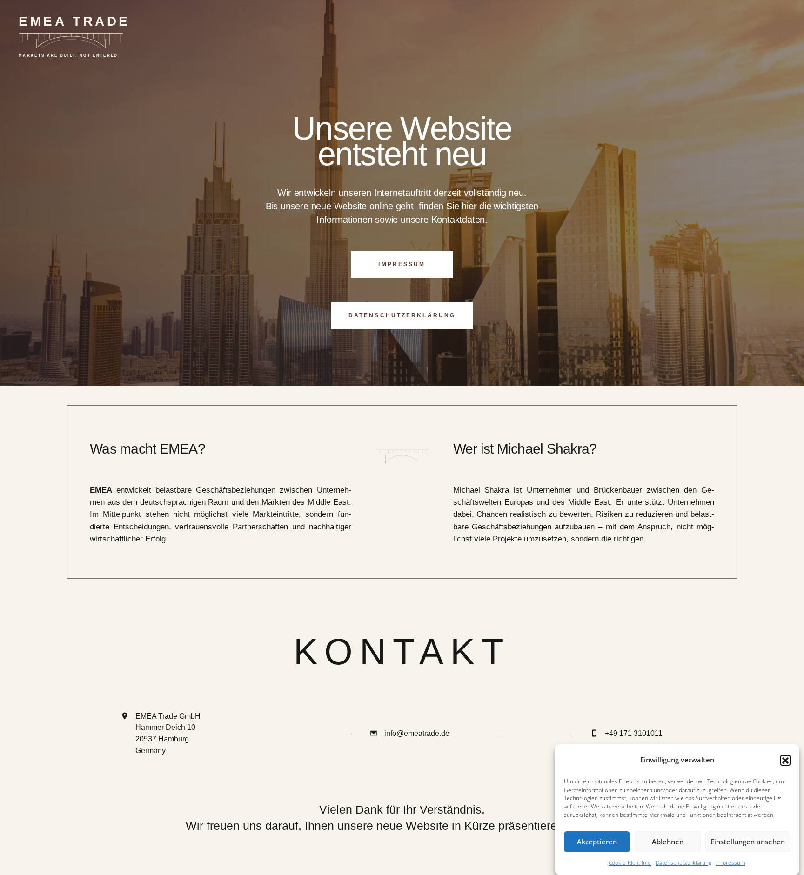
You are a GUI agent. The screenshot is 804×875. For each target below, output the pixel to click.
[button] (785, 760)
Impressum (730, 863)
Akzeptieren (597, 842)
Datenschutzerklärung (683, 863)
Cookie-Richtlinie (630, 863)
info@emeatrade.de (416, 733)
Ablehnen (667, 842)
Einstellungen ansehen (747, 842)
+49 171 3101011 (634, 733)
